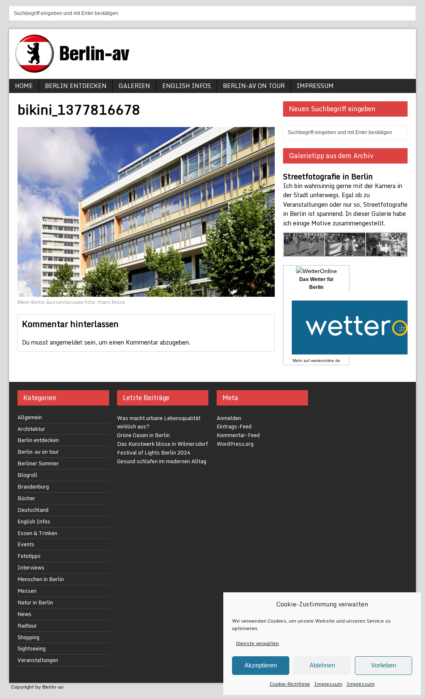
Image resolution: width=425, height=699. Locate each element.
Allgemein (29, 417)
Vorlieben (383, 665)
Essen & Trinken (37, 533)
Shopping (28, 637)
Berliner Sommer (38, 463)
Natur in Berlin (35, 602)
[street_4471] (386, 252)
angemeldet (66, 342)
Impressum (328, 684)
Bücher (26, 498)
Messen (27, 590)
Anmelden (229, 418)
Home (24, 85)
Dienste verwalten (257, 643)
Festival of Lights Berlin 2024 (154, 452)
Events (25, 544)
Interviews (30, 567)
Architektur (31, 428)
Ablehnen (322, 665)
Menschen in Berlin (40, 579)
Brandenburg (33, 486)
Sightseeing (31, 648)
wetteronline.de (325, 360)
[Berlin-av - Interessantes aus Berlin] (75, 70)
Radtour (27, 625)
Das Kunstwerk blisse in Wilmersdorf (162, 443)
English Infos (186, 85)
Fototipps (29, 555)
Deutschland (33, 509)
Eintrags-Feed (234, 426)
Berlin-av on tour (254, 85)
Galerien (134, 85)
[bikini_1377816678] (146, 291)
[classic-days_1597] (345, 252)
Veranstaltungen (37, 660)
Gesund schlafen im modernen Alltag (161, 461)
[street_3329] (304, 252)
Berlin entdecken (76, 85)
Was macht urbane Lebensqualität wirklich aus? (158, 422)
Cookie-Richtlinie (290, 684)
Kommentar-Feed (238, 435)
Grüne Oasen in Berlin (143, 435)
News (24, 613)
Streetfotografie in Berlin (328, 176)
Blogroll (27, 474)
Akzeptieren (260, 665)
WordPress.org (235, 443)
